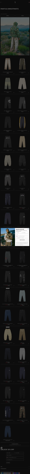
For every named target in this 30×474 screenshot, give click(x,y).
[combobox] (17, 236)
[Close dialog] (28, 229)
